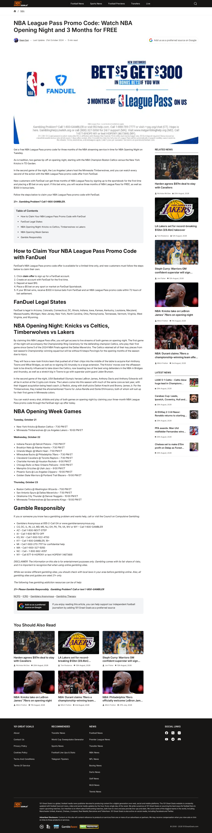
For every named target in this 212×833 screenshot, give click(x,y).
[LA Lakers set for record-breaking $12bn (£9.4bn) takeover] (78, 642)
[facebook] (166, 733)
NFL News (94, 759)
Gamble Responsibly (31, 237)
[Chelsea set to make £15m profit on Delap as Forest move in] (194, 447)
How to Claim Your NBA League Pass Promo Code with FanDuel (53, 216)
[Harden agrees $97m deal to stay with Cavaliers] (34, 642)
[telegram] (173, 739)
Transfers (135, 3)
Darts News (94, 772)
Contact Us (19, 739)
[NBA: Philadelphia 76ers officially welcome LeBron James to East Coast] (123, 682)
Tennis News (95, 791)
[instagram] (179, 733)
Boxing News (95, 765)
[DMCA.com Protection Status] (89, 827)
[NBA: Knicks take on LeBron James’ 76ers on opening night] (34, 682)
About (16, 733)
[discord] (179, 739)
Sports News (96, 3)
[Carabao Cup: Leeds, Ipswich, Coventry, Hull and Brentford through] (194, 398)
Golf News (94, 778)
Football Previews (116, 3)
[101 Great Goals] (23, 816)
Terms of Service (22, 765)
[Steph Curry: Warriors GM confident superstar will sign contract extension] (123, 642)
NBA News (94, 752)
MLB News (94, 785)
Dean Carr (24, 40)
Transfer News (58, 733)
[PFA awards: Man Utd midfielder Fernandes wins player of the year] (194, 430)
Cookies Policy (20, 752)
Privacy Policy (20, 746)
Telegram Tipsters (60, 759)
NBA (22, 11)
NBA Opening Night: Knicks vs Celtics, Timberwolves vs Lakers (53, 226)
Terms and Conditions (24, 759)
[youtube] (166, 739)
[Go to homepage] (21, 3)
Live (148, 3)
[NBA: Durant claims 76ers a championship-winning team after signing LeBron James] (78, 682)
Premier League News (99, 739)
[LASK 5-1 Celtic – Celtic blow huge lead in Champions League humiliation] (194, 382)
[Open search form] (195, 3)
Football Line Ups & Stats (63, 752)
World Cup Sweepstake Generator (67, 739)
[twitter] (173, 733)
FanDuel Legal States (31, 221)
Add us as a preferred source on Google (175, 40)
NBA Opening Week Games (35, 232)
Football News (77, 3)
